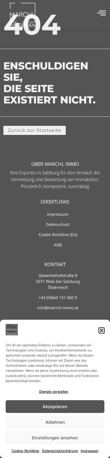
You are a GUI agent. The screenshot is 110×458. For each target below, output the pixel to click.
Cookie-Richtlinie (25, 451)
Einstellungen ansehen (55, 437)
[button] (101, 330)
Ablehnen (55, 422)
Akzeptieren (55, 406)
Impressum (89, 451)
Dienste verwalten (53, 391)
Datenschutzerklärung (60, 451)
